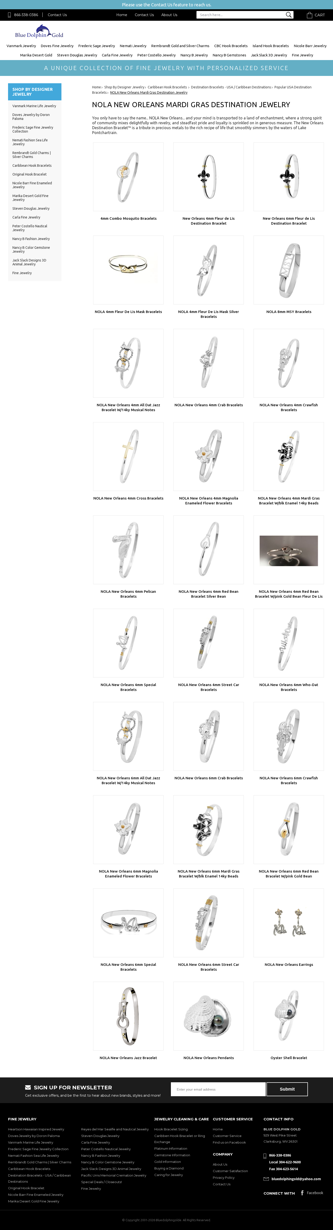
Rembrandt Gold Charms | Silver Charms (31, 155)
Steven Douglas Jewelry (77, 55)
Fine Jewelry (302, 55)
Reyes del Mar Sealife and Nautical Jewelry (115, 1129)
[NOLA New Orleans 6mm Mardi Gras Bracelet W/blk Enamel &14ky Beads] (208, 829)
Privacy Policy (224, 1177)
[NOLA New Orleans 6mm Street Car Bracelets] (208, 923)
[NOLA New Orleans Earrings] (289, 923)
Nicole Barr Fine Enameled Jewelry (35, 1195)
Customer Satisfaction (230, 1171)
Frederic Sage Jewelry (96, 46)
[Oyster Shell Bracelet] (289, 1016)
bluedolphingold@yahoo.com (296, 1179)
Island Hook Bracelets (271, 46)
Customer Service (227, 1136)
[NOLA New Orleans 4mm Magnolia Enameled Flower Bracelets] (208, 456)
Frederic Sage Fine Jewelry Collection (38, 1149)
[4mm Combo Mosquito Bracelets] (128, 176)
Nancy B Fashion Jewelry (31, 239)
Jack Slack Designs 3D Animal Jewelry (29, 262)
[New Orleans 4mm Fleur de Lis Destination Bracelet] (208, 176)
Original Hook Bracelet (29, 174)
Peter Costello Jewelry (156, 55)
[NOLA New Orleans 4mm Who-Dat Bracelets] (289, 643)
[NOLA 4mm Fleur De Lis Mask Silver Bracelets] (208, 270)
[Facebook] (312, 1194)
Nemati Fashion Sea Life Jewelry (33, 1155)
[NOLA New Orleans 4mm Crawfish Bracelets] (289, 363)
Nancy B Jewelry (194, 55)
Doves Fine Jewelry (57, 46)
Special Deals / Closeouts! (101, 1182)
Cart (320, 15)
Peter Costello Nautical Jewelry (106, 1149)
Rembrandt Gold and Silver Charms (180, 46)
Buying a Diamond (169, 1168)
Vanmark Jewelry (21, 46)
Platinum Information (170, 1148)
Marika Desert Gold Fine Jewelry (33, 1201)
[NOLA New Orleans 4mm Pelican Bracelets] (128, 550)
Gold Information (167, 1162)
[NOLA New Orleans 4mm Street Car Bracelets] (208, 643)
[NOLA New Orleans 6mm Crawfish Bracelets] (289, 736)
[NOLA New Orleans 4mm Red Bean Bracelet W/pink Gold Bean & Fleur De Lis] (289, 550)
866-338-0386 (26, 15)
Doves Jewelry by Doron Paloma (34, 1136)
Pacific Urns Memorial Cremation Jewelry (113, 1175)
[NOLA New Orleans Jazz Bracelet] (128, 1016)
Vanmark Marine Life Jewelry (34, 106)
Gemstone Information (172, 1155)
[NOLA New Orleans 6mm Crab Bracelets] (208, 736)
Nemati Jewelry (133, 46)
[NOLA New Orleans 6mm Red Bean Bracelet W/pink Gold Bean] (289, 829)
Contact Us (57, 15)
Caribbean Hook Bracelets (32, 165)
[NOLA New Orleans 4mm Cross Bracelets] (128, 456)
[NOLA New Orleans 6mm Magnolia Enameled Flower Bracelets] (128, 829)
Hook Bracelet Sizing (171, 1129)
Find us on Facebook (229, 1142)
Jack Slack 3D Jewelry (269, 55)
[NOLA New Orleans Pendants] (208, 1016)
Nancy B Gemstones (229, 55)
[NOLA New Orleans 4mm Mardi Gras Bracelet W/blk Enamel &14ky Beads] (289, 456)
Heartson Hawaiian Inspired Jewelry (36, 1129)
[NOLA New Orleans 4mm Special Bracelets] (128, 643)
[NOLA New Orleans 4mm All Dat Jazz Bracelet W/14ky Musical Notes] (128, 363)
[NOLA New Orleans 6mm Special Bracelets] (128, 923)
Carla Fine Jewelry (117, 55)
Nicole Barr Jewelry (310, 46)
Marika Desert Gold (36, 55)
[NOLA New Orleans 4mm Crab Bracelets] (208, 363)
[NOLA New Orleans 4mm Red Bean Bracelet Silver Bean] (208, 550)
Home (121, 15)
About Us (169, 15)
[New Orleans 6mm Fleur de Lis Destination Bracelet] (289, 176)
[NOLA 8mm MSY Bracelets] (289, 270)
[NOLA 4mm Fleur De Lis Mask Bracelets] (128, 270)
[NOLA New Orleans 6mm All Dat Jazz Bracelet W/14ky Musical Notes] (128, 736)
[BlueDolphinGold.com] (39, 37)
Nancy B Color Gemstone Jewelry (107, 1162)
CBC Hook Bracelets (231, 46)
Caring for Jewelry (168, 1175)
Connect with (279, 1193)
